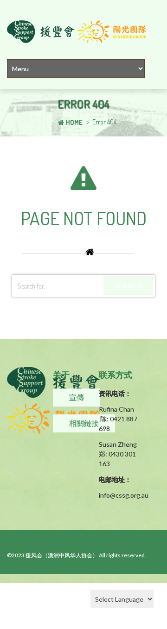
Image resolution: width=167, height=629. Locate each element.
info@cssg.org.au (123, 495)
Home (74, 122)
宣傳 (76, 397)
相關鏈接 (84, 423)
